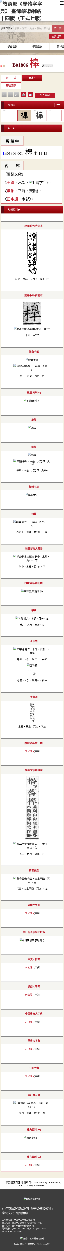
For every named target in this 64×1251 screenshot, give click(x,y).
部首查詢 (12, 46)
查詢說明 (57, 36)
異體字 (32, 77)
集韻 (10, 191)
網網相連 (22, 1213)
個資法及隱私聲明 (17, 1208)
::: (1, 66)
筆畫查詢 (37, 46)
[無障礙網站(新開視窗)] (32, 1238)
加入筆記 (45, 95)
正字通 (12, 199)
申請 (37, 751)
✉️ (30, 94)
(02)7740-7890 (18, 1229)
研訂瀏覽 (11, 85)
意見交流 (8, 1213)
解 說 (11, 77)
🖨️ (23, 94)
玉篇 (10, 183)
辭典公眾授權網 (41, 1208)
